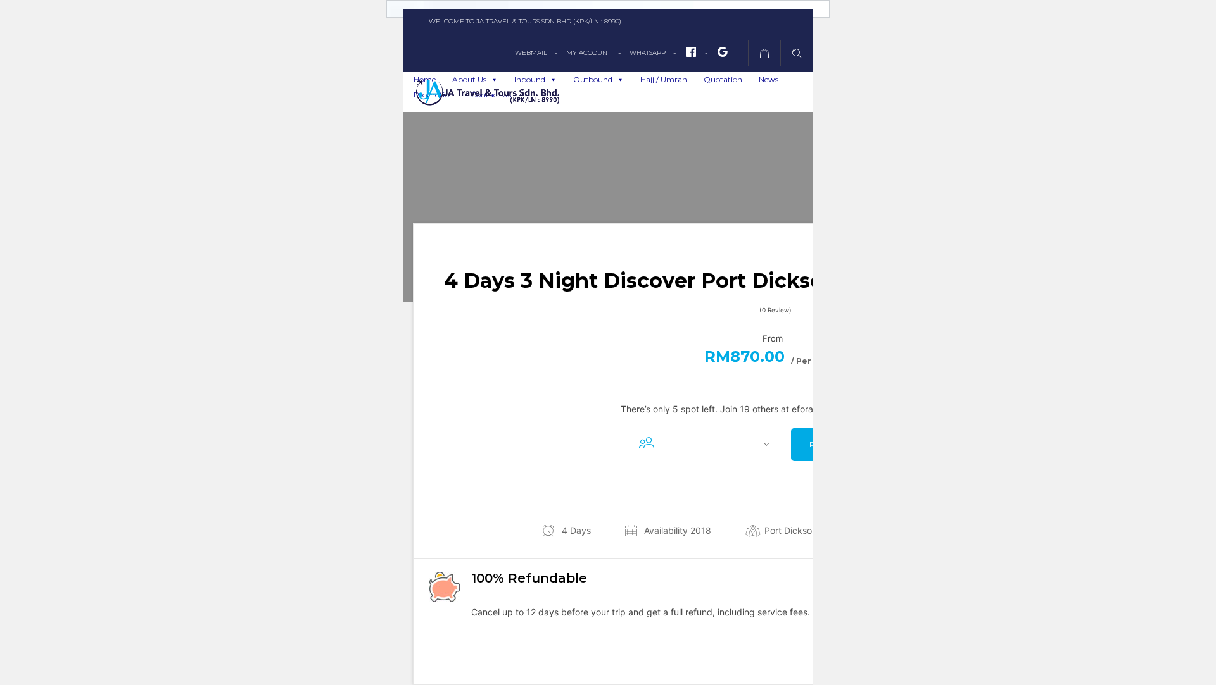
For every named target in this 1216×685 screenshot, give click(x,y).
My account (588, 53)
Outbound (592, 79)
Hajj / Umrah (663, 79)
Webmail (531, 53)
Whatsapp (648, 53)
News (768, 79)
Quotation (723, 79)
